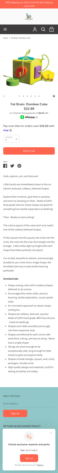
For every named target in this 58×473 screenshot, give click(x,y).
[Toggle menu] (5, 29)
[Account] (35, 28)
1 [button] (19, 96)
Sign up (15, 413)
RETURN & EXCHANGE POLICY (22, 426)
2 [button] (23, 96)
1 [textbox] (6, 139)
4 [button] (31, 96)
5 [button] (35, 96)
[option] (29, 67)
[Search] (43, 28)
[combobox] (11, 138)
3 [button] (27, 96)
